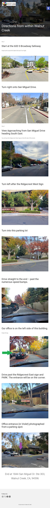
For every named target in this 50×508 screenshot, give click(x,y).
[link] (48, 8)
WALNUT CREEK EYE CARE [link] (26, 504)
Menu (43, 4)
